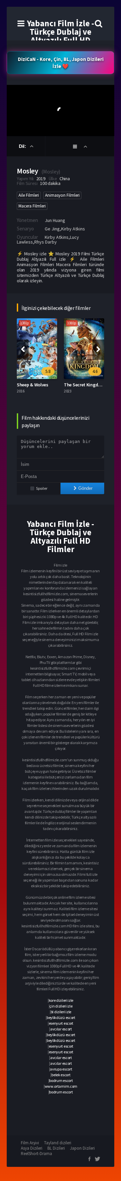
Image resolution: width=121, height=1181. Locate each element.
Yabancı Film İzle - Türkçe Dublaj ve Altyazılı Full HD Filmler (60, 36)
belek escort (60, 1074)
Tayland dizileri (57, 1143)
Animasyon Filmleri (62, 195)
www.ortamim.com (61, 1086)
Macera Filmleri (32, 206)
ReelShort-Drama (36, 1153)
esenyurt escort (61, 1023)
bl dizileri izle (61, 1011)
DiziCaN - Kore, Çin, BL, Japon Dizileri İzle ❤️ (61, 62)
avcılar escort (61, 1028)
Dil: (23, 146)
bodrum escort (61, 1080)
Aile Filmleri (28, 195)
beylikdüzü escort (61, 1017)
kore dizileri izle (61, 1000)
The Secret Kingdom (84, 385)
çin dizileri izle (60, 1006)
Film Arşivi (30, 1143)
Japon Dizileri (82, 1148)
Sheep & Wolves (32, 385)
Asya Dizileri (31, 1148)
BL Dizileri (56, 1148)
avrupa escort (61, 1069)
